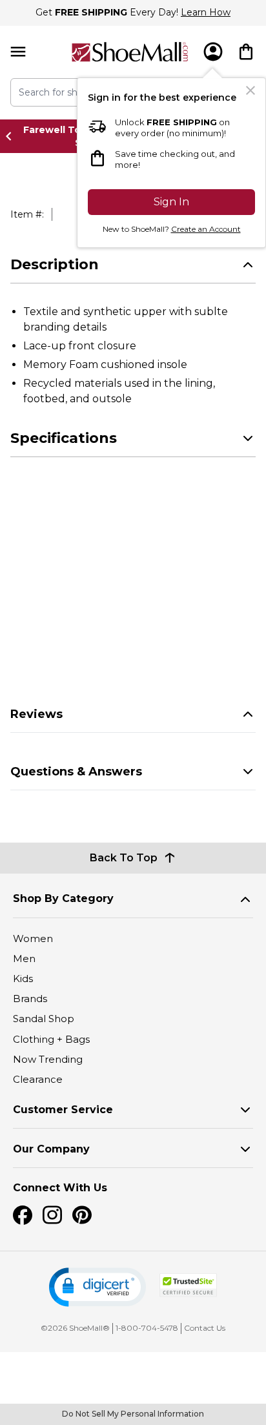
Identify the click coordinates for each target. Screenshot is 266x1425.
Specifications (63, 438)
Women (33, 938)
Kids (23, 978)
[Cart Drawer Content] (246, 51)
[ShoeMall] (130, 52)
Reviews (36, 714)
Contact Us (204, 1328)
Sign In (171, 202)
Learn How (205, 12)
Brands (30, 998)
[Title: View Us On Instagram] (52, 1215)
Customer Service (63, 1109)
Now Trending (48, 1059)
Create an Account (206, 229)
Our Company (51, 1149)
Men (24, 958)
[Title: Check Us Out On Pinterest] (82, 1215)
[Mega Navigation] (18, 52)
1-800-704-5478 (147, 1328)
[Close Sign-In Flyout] (250, 90)
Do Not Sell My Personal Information (133, 1414)
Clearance (38, 1079)
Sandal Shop (43, 1018)
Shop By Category (63, 898)
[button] (97, 1287)
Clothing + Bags (51, 1039)
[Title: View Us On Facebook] (22, 1215)
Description (54, 264)
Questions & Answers (76, 771)
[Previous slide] (12, 136)
